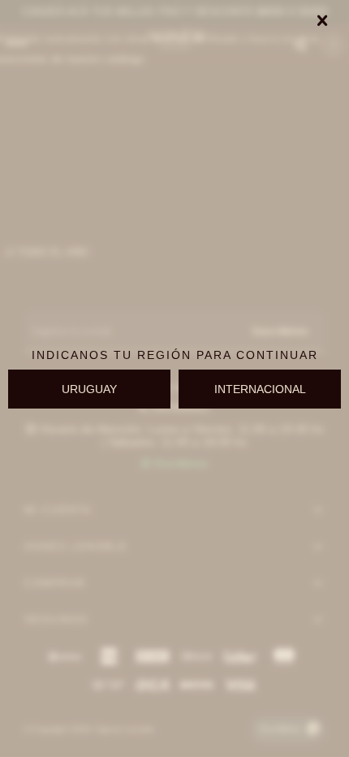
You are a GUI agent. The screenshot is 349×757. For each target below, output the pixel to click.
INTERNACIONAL (260, 389)
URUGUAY (89, 389)
